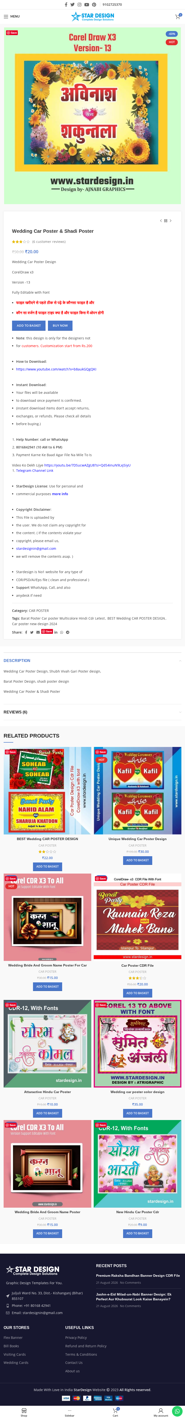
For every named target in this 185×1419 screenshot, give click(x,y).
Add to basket (29, 325)
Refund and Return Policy (85, 1346)
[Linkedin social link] (56, 632)
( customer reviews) (49, 241)
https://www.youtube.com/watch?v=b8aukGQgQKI (56, 369)
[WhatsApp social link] (62, 632)
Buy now (60, 325)
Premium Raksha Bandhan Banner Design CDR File (138, 1275)
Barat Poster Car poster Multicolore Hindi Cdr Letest (63, 618)
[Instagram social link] (79, 4)
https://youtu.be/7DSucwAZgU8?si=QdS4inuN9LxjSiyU (87, 465)
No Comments (130, 1283)
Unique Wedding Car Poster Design (138, 839)
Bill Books (11, 1346)
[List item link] (46, 1305)
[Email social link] (38, 632)
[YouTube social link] (87, 4)
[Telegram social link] (68, 632)
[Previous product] (161, 221)
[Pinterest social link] (94, 4)
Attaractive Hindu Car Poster (47, 1092)
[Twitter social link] (72, 4)
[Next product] (170, 221)
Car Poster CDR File (137, 965)
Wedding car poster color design (138, 1092)
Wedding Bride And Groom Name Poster (47, 1212)
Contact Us (74, 1362)
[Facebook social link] (66, 4)
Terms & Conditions (81, 1354)
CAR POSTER (39, 610)
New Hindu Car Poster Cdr (137, 1212)
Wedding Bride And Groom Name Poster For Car (47, 965)
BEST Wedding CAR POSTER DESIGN (136, 618)
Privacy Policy (76, 1337)
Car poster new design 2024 (34, 624)
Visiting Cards (15, 1354)
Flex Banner (13, 1337)
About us (72, 1371)
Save (14, 32)
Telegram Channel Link (34, 470)
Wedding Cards (16, 1362)
